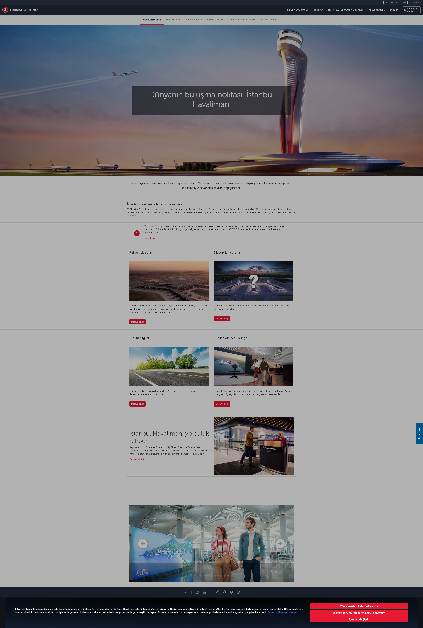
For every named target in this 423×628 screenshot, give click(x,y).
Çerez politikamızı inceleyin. (282, 612)
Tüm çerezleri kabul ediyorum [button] (359, 606)
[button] (359, 619)
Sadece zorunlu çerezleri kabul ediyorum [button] (359, 612)
